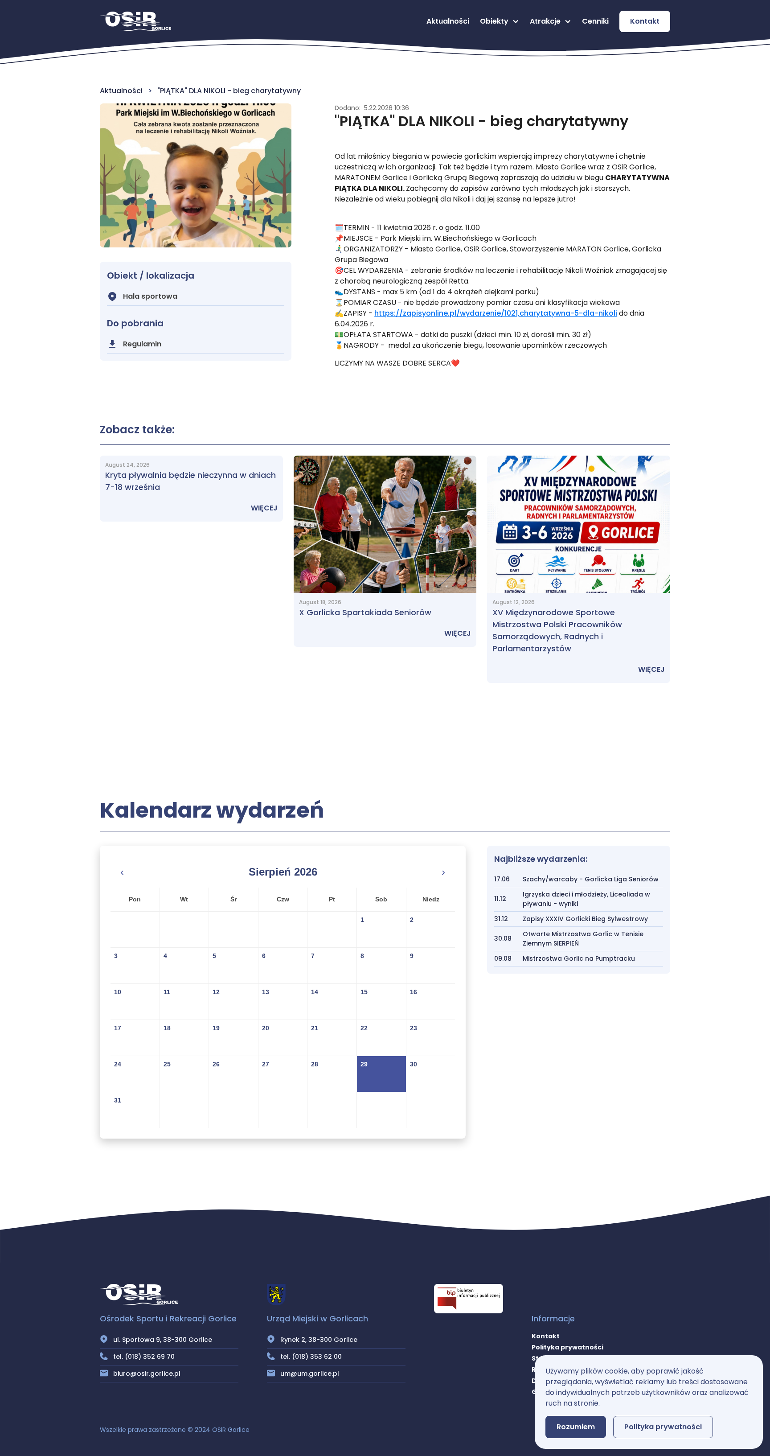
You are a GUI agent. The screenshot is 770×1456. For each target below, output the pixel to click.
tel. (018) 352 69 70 (144, 1356)
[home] (135, 21)
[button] (499, 21)
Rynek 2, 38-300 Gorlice (318, 1339)
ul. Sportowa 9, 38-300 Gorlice (162, 1339)
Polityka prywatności (567, 1347)
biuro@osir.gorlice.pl (146, 1373)
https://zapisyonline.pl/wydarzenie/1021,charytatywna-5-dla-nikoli (495, 313)
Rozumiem (576, 1427)
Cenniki (595, 21)
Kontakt (644, 21)
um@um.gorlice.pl (309, 1373)
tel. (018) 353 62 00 (311, 1356)
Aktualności (447, 21)
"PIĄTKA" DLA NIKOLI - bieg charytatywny (229, 91)
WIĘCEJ (264, 508)
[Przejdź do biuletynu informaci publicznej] (468, 1298)
